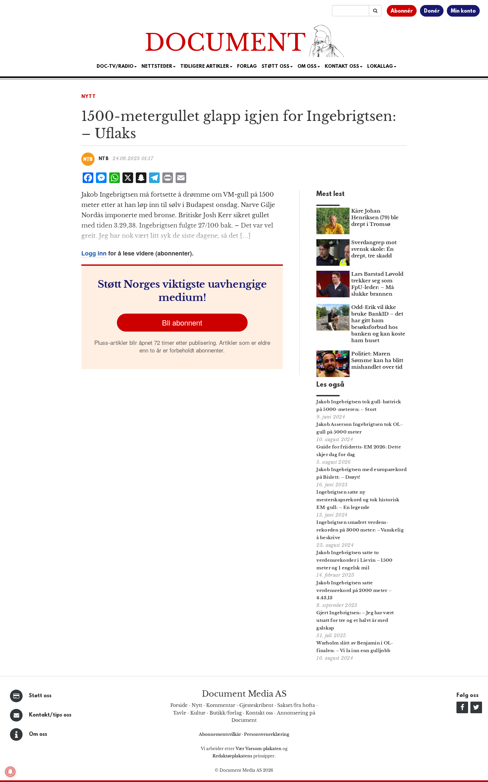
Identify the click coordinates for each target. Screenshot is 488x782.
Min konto (463, 11)
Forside (179, 705)
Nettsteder (156, 66)
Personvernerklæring (266, 734)
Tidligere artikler (204, 66)
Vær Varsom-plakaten (259, 748)
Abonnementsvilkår (220, 734)
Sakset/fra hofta (296, 705)
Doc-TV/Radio (115, 66)
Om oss (38, 734)
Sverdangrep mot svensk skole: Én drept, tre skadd (374, 249)
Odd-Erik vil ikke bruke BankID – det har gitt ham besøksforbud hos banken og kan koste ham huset (378, 323)
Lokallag (380, 66)
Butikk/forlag (225, 713)
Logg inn (94, 253)
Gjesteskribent (256, 705)
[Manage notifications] (10, 771)
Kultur (197, 713)
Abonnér (402, 11)
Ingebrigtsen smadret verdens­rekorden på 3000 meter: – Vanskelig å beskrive (360, 530)
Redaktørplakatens (232, 755)
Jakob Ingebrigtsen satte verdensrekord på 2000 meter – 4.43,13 (353, 590)
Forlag (247, 66)
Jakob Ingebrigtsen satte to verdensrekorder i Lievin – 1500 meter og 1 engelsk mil (354, 560)
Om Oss (307, 66)
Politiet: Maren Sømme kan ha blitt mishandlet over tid (377, 360)
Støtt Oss (275, 66)
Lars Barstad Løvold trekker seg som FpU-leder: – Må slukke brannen (377, 284)
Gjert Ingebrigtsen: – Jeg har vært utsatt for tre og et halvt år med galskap (355, 620)
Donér (432, 11)
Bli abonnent (182, 322)
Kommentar (220, 705)
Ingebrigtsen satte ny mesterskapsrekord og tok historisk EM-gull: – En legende (357, 499)
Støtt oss (40, 696)
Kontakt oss (342, 66)
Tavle (179, 713)
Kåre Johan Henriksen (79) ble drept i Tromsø (375, 217)
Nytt (88, 97)
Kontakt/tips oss (50, 715)
